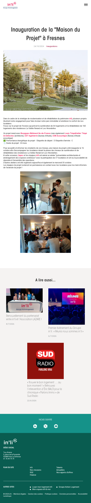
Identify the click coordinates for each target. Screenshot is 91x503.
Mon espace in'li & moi (41, 489)
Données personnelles (67, 494)
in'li (70, 118)
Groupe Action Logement (69, 487)
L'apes (20, 155)
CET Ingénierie (31, 135)
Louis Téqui (70, 133)
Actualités (60, 470)
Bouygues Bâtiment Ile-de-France (36, 133)
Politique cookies (51, 494)
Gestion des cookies (35, 494)
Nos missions (35, 470)
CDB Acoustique (59, 135)
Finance (33, 475)
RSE (31, 472)
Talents (59, 467)
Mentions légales (20, 494)
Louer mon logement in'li (42, 487)
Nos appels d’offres (64, 472)
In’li (31, 467)
